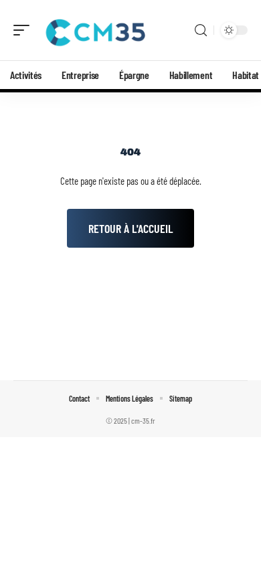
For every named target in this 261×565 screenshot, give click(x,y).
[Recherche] (200, 30)
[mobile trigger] (24, 30)
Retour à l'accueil (130, 228)
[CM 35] (96, 30)
